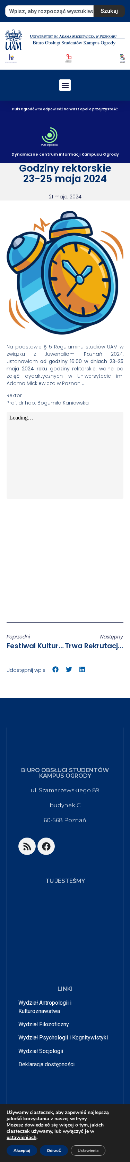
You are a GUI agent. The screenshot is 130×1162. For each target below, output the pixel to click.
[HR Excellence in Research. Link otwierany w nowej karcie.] (11, 58)
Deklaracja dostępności (46, 1064)
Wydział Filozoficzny (43, 1024)
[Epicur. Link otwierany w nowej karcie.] (122, 58)
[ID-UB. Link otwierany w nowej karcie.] (68, 58)
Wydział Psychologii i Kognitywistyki (63, 1037)
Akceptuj (22, 1150)
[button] (65, 85)
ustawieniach (21, 1137)
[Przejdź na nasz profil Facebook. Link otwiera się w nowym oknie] (46, 846)
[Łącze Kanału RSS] (27, 846)
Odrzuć (54, 1150)
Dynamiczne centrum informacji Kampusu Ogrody (65, 154)
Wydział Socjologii (40, 1051)
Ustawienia (88, 1150)
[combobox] (49, 11)
